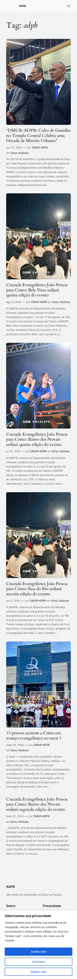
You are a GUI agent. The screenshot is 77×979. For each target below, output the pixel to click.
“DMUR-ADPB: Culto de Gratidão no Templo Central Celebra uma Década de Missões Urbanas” (38, 135)
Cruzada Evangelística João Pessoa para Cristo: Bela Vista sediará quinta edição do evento (36, 290)
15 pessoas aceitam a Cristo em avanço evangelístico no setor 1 (33, 735)
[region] (38, 944)
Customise (38, 961)
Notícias (23, 152)
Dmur (14, 152)
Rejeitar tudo (38, 971)
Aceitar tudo (38, 951)
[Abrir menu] (68, 6)
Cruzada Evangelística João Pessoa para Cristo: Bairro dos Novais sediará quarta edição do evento (36, 439)
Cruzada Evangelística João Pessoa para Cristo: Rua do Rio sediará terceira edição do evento (36, 589)
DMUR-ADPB (40, 147)
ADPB (22, 5)
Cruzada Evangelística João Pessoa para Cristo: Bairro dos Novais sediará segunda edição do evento (36, 804)
